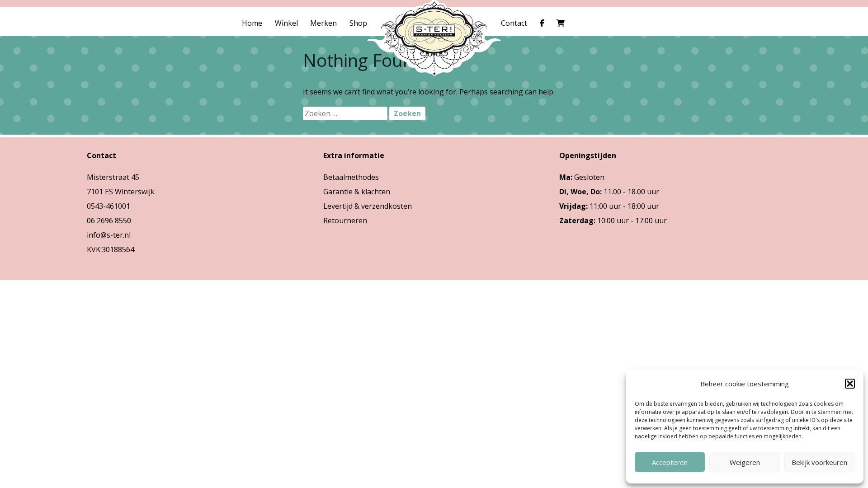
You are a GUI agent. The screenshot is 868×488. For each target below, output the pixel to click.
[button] (849, 383)
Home (252, 23)
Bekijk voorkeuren (819, 462)
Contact (514, 23)
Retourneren (345, 220)
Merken (323, 23)
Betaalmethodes (351, 177)
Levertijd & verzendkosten (367, 206)
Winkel (286, 23)
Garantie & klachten (356, 192)
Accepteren (670, 462)
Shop (358, 23)
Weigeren (745, 462)
